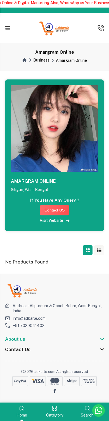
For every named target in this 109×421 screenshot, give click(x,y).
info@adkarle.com (29, 318)
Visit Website (53, 220)
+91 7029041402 (28, 325)
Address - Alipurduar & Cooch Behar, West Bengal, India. (57, 308)
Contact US (54, 210)
